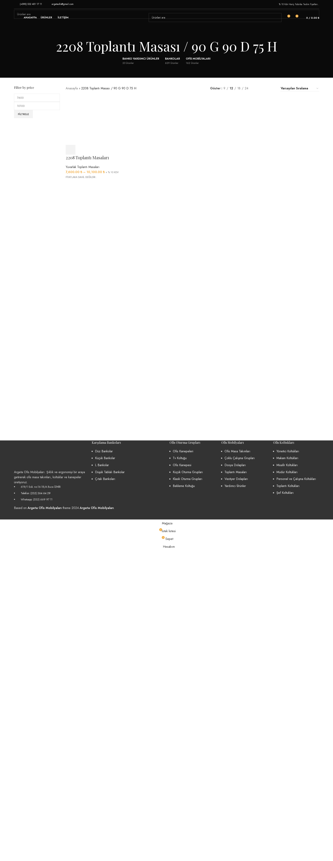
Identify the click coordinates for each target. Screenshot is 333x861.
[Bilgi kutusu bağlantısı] (28, 4)
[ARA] (277, 17)
